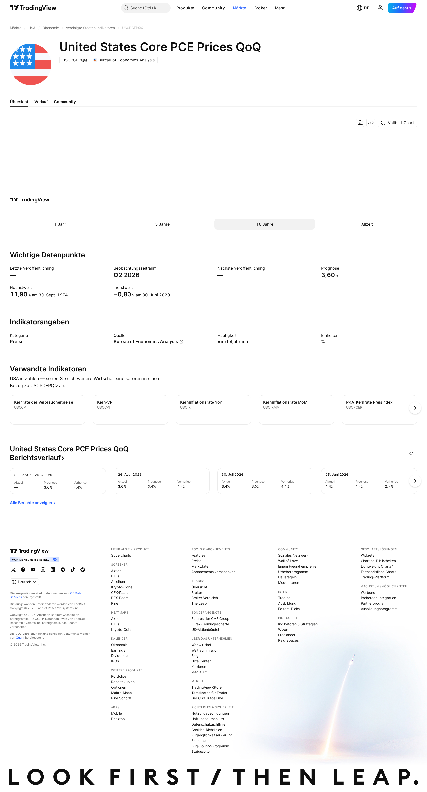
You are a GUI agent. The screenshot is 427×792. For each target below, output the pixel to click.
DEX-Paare (119, 598)
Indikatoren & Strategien (298, 624)
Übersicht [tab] (19, 101)
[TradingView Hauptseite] (33, 7)
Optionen (118, 687)
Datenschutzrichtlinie (208, 724)
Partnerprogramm (375, 603)
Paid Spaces (288, 640)
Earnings (118, 650)
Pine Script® (121, 698)
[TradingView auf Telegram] (62, 569)
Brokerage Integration (378, 598)
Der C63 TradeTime (207, 698)
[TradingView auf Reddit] (82, 569)
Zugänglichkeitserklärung (212, 735)
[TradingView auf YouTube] (33, 569)
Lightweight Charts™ (377, 566)
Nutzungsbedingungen (210, 713)
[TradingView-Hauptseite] (29, 550)
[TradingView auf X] (13, 569)
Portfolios (118, 676)
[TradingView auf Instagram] (43, 569)
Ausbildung (287, 603)
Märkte (239, 7)
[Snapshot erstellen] (360, 123)
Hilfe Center (201, 661)
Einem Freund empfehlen (298, 566)
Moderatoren (288, 582)
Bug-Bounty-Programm (210, 746)
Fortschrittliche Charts (378, 572)
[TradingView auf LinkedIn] (52, 569)
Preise (196, 561)
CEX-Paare (119, 592)
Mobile (116, 713)
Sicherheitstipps (204, 740)
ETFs (115, 576)
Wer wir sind (201, 645)
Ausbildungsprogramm (379, 609)
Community (213, 7)
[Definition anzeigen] (31, 335)
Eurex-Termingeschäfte (210, 624)
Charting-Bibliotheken (378, 561)
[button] (198, 8)
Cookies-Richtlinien (207, 730)
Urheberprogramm (293, 572)
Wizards (284, 629)
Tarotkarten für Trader (209, 693)
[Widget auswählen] (370, 123)
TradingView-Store (207, 687)
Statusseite (201, 751)
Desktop (118, 719)
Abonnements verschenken (213, 572)
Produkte (185, 7)
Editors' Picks (289, 609)
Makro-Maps (121, 693)
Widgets (367, 555)
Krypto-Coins (121, 587)
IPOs (115, 661)
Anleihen (118, 581)
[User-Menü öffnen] (380, 8)
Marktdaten (201, 566)
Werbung (368, 592)
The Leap (199, 603)
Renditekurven (123, 682)
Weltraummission (205, 650)
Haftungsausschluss (208, 719)
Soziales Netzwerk (293, 555)
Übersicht (199, 587)
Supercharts (121, 555)
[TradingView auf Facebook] (23, 569)
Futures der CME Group (210, 618)
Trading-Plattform (375, 577)
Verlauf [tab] (41, 101)
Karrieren (199, 666)
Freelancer (286, 635)
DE (366, 7)
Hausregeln (287, 577)
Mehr (280, 7)
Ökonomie (119, 645)
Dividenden (120, 655)
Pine (114, 603)
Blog (195, 655)
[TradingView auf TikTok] (72, 569)
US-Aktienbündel (205, 629)
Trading (284, 598)
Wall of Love (288, 561)
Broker (260, 7)
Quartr (20, 637)
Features (198, 555)
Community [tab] (65, 101)
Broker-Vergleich (205, 598)
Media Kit (199, 672)
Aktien (116, 571)
